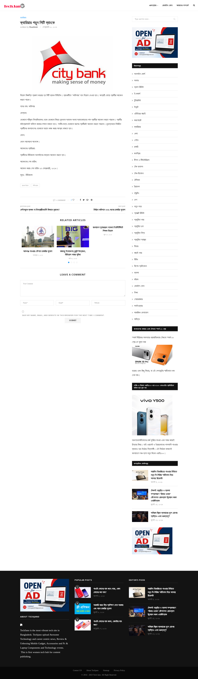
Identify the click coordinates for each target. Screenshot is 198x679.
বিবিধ (136, 259)
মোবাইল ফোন (167, 5)
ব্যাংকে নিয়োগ (25, 185)
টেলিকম (137, 180)
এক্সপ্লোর (152, 5)
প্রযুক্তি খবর (139, 219)
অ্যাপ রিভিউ (139, 87)
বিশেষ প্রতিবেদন (140, 266)
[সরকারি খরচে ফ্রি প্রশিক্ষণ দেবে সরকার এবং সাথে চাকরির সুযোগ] (83, 608)
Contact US (77, 670)
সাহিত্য (137, 319)
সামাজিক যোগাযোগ (141, 312)
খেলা (136, 133)
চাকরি (136, 146)
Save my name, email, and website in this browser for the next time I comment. (63, 315)
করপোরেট (137, 120)
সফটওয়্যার (138, 305)
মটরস (136, 279)
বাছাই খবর (138, 252)
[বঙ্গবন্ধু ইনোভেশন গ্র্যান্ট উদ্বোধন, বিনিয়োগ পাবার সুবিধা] (73, 236)
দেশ (135, 199)
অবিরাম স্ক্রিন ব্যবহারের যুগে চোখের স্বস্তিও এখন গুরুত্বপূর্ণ (164, 514)
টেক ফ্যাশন (138, 166)
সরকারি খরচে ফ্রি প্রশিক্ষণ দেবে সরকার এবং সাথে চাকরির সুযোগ (108, 607)
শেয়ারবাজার (138, 299)
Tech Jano (97, 675)
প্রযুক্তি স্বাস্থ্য (140, 239)
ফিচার (136, 246)
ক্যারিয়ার (23, 17)
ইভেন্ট (136, 107)
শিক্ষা (136, 292)
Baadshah (33, 27)
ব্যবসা (136, 272)
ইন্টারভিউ (137, 100)
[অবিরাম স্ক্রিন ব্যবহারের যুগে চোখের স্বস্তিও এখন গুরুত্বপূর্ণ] (140, 516)
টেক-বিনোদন (139, 173)
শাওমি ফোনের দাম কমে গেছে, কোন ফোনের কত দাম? (106, 590)
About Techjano (92, 670)
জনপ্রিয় (137, 153)
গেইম (136, 140)
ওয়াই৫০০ (160, 453)
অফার (136, 80)
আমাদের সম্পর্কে (183, 5)
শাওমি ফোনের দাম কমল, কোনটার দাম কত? (107, 623)
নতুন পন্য (138, 206)
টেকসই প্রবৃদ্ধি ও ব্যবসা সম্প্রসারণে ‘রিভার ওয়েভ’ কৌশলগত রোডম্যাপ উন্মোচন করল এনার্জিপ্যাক (164, 495)
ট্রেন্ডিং (136, 193)
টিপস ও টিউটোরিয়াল (141, 160)
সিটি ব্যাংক (35, 185)
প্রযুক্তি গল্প (139, 226)
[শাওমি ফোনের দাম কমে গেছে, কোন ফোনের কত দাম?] (83, 592)
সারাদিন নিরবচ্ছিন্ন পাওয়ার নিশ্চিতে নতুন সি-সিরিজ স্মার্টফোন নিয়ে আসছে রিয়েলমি (164, 475)
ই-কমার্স (137, 93)
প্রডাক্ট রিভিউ (139, 213)
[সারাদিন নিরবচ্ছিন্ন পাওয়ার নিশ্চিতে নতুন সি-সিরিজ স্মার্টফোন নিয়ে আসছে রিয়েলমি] (140, 475)
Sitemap (106, 670)
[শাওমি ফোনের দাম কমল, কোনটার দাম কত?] (83, 625)
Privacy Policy (119, 670)
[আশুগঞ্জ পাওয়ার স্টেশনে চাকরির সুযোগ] (38, 236)
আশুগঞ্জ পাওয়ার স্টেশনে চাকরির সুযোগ (37, 251)
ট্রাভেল (137, 186)
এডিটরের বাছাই (140, 113)
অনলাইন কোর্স (139, 74)
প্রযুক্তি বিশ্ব (139, 233)
